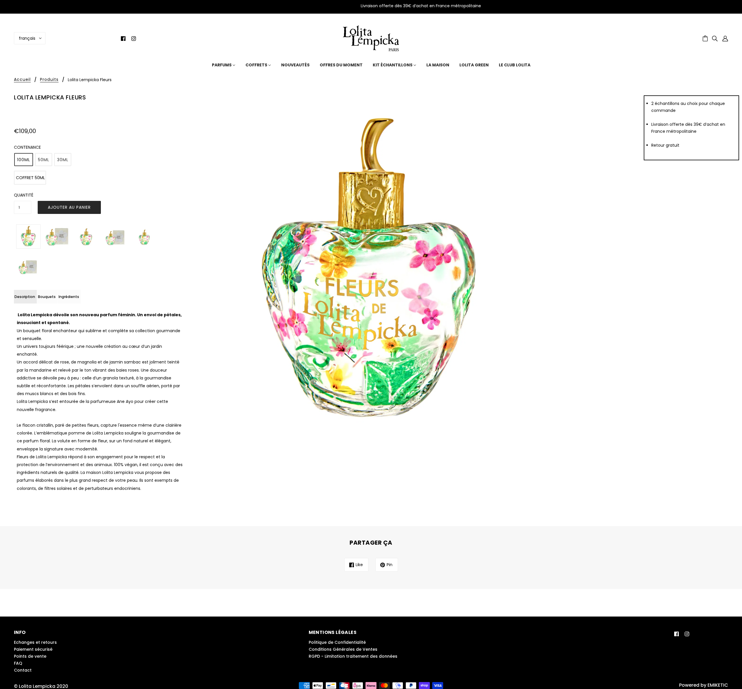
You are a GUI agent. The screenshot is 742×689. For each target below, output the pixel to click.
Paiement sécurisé (33, 649)
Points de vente (30, 656)
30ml (62, 160)
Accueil (22, 79)
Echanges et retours (35, 642)
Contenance (27, 147)
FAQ (18, 663)
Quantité (22, 195)
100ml (23, 160)
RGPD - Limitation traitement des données (353, 656)
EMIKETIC (718, 685)
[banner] (371, 37)
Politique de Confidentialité (337, 642)
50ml (43, 160)
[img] (123, 38)
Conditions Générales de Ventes (343, 649)
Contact (23, 670)
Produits (49, 79)
